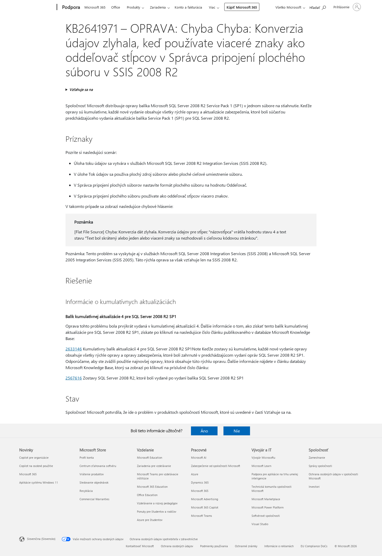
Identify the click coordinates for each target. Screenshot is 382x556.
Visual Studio (260, 524)
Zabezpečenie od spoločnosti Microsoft (215, 466)
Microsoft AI (198, 457)
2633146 (73, 348)
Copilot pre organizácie (34, 457)
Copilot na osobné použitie (36, 466)
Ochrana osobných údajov (177, 546)
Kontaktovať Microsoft (140, 546)
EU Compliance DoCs (314, 546)
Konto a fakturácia (188, 7)
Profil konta (87, 457)
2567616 (73, 378)
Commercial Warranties (94, 499)
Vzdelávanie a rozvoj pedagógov (157, 503)
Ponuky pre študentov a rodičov (156, 511)
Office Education (147, 495)
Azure (194, 474)
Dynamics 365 (200, 482)
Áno (204, 430)
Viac (212, 7)
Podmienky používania (214, 546)
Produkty (133, 7)
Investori (314, 487)
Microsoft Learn (261, 466)
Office (115, 7)
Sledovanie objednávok (94, 482)
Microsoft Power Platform (268, 507)
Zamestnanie (317, 457)
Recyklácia (86, 491)
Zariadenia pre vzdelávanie (154, 466)
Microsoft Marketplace (266, 499)
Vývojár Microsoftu (263, 457)
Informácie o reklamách (279, 546)
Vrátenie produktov (92, 474)
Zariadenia (158, 7)
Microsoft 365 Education (152, 487)
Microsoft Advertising (204, 499)
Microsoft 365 (95, 7)
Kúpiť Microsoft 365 (242, 7)
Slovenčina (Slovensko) (41, 539)
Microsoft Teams (201, 516)
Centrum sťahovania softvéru (98, 466)
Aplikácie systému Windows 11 (38, 482)
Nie (237, 430)
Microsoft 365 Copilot (204, 507)
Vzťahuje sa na (81, 89)
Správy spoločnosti (320, 466)
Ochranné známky (246, 546)
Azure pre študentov (149, 520)
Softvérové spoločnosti (266, 516)
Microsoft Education (149, 457)
